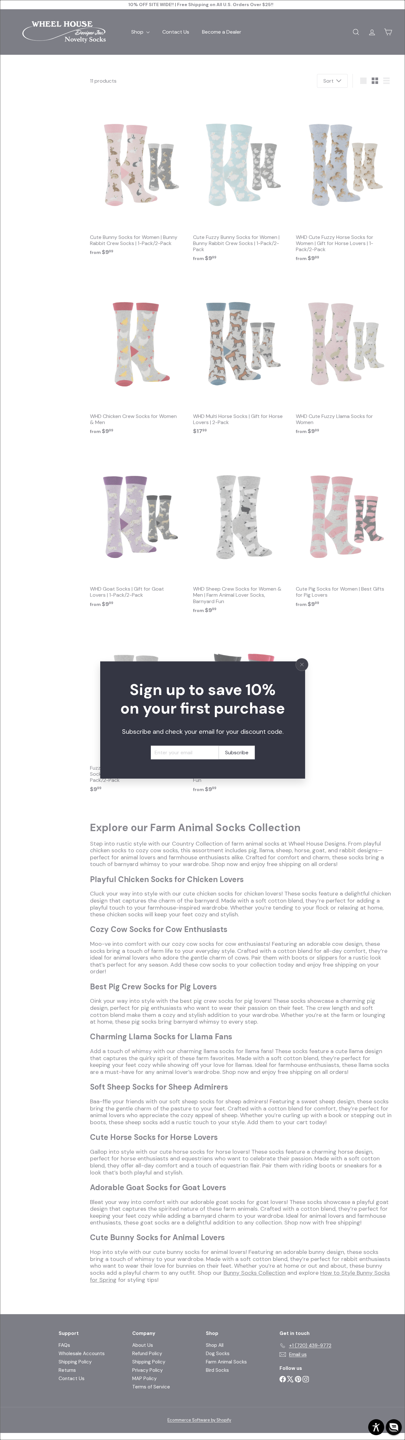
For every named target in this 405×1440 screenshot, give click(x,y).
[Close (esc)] (302, 664)
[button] (394, 1427)
